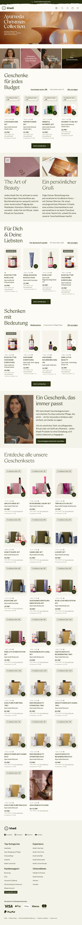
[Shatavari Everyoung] (31, 341)
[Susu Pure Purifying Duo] (15, 785)
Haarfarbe (7, 848)
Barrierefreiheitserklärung (27, 918)
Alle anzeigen (72, 89)
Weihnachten (35, 325)
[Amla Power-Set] (15, 483)
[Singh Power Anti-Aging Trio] (66, 683)
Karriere (35, 880)
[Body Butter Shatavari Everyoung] (69, 259)
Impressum (54, 918)
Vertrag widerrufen (11, 892)
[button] (77, 8)
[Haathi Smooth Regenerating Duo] (66, 734)
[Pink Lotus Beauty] (69, 341)
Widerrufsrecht (9, 888)
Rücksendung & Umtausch (13, 884)
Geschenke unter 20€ (57, 89)
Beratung (7, 873)
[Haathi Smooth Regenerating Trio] (66, 632)
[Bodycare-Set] (15, 580)
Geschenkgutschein (39, 805)
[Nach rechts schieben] (73, 106)
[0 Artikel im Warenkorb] (72, 8)
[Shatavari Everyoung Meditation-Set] (41, 580)
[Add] (17, 113)
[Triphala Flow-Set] (66, 483)
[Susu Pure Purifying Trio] (15, 683)
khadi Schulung (38, 877)
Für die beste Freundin (38, 243)
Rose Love (47, 275)
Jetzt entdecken (39, 146)
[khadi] (8, 8)
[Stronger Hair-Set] (12, 106)
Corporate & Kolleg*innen (52, 325)
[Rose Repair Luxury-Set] (41, 483)
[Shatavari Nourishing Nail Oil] (50, 341)
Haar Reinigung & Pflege (12, 852)
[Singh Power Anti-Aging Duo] (15, 734)
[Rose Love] (50, 259)
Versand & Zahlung (10, 880)
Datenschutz (13, 918)
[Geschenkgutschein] (41, 785)
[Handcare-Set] (41, 532)
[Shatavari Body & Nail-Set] (41, 632)
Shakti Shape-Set (12, 552)
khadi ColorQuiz (38, 848)
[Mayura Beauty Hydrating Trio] (41, 683)
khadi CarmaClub (9, 863)
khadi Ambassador (39, 860)
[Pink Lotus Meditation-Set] (15, 632)
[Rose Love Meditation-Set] (66, 580)
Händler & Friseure (39, 873)
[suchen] (62, 8)
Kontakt (35, 884)
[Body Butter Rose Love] (12, 259)
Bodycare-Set (10, 601)
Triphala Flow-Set (63, 503)
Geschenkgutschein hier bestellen (51, 441)
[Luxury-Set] (66, 532)
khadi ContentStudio (40, 863)
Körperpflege (8, 856)
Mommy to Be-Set (69, 122)
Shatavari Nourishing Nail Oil (49, 359)
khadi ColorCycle (38, 852)
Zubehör (7, 860)
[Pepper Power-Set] (31, 106)
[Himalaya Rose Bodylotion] (31, 259)
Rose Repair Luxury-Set (40, 503)
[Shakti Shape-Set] (15, 532)
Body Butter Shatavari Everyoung (67, 277)
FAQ (5, 877)
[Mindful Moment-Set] (50, 106)
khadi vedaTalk (37, 856)
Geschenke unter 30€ (39, 89)
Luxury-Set (60, 552)
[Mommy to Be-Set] (69, 106)
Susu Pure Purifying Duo (15, 805)
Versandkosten (8, 136)
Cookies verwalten (42, 918)
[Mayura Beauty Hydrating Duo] (41, 734)
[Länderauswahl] (57, 8)
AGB (5, 918)
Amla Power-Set (12, 503)
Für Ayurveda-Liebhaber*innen (61, 243)
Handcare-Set (36, 552)
